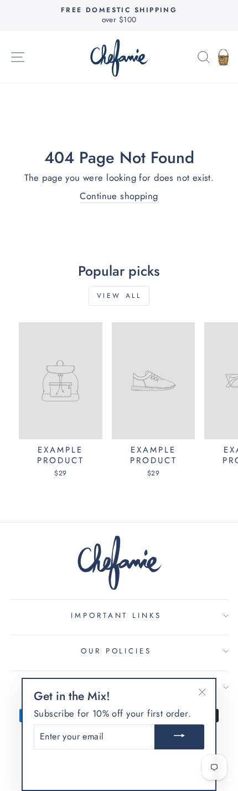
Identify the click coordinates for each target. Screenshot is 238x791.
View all (119, 296)
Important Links (116, 615)
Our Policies (116, 651)
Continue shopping (119, 196)
